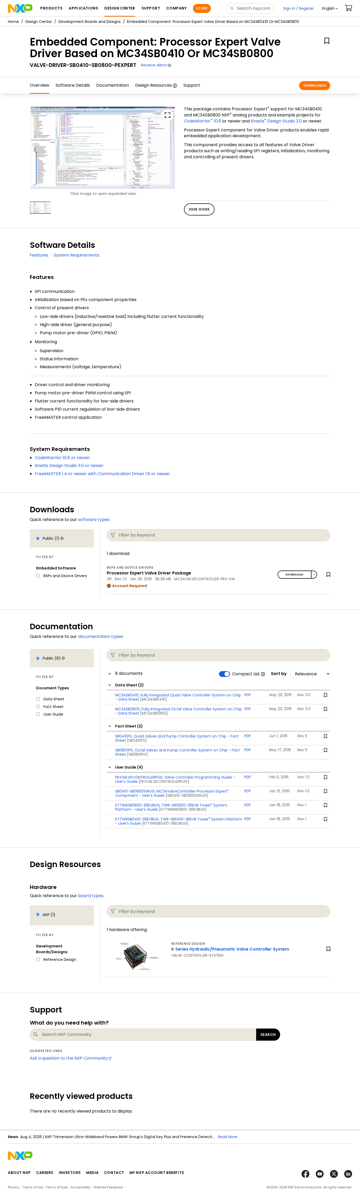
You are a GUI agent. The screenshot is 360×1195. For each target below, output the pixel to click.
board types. (91, 896)
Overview (39, 85)
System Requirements (76, 255)
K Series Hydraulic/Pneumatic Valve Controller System (230, 949)
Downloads (314, 85)
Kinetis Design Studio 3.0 (276, 121)
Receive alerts (154, 65)
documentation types (100, 636)
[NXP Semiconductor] (20, 8)
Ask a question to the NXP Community (69, 1058)
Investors (70, 1172)
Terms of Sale (57, 1187)
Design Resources (153, 85)
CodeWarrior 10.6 (202, 121)
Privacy (14, 1187)
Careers (44, 1172)
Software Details (73, 85)
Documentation (112, 85)
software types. (94, 520)
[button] (330, 8)
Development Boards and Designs (90, 21)
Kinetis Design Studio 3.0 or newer (69, 466)
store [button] (201, 8)
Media (92, 1172)
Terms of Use (32, 1187)
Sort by (279, 674)
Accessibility (81, 1187)
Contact (114, 1172)
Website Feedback (108, 1187)
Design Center (39, 21)
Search (268, 1034)
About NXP (19, 1172)
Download (294, 575)
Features (39, 255)
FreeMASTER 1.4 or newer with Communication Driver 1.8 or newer (102, 474)
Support (191, 85)
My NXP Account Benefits (156, 1172)
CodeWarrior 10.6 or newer (62, 458)
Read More (227, 1136)
